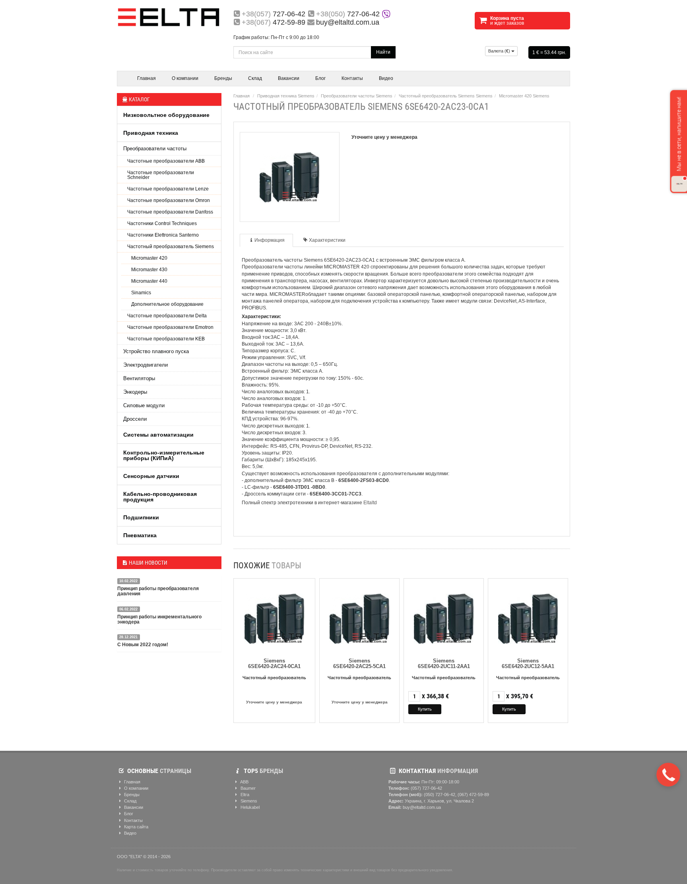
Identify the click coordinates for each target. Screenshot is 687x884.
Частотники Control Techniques (162, 223)
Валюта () (499, 51)
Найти (383, 52)
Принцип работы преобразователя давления (158, 591)
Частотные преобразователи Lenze (168, 189)
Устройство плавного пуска (156, 351)
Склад (255, 78)
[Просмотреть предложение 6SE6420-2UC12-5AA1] (528, 617)
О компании (185, 78)
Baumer (247, 788)
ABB (243, 781)
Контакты (352, 78)
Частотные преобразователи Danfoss (170, 212)
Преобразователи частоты (154, 149)
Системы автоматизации (158, 434)
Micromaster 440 (149, 281)
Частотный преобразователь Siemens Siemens (446, 95)
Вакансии (288, 78)
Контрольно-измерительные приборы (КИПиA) (163, 455)
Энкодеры (135, 392)
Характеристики (327, 240)
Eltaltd (370, 502)
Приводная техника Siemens (285, 95)
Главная (146, 78)
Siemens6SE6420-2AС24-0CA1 (274, 663)
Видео (386, 78)
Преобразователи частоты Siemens (356, 95)
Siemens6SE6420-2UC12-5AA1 (528, 663)
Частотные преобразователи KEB (166, 339)
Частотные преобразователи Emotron (170, 327)
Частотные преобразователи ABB (166, 161)
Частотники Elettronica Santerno (163, 235)
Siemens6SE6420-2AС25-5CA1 (359, 663)
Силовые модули (144, 405)
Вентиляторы (139, 378)
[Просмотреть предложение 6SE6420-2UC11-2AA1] (444, 617)
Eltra (244, 794)
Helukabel (249, 807)
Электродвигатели (145, 365)
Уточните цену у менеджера (274, 702)
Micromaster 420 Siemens (524, 95)
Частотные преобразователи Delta (167, 316)
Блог (320, 78)
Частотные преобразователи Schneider (160, 175)
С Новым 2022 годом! (142, 644)
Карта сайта (135, 826)
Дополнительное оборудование (167, 304)
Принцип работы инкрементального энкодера (159, 619)
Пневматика (140, 535)
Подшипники (141, 517)
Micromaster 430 (149, 269)
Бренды (223, 78)
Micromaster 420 (149, 258)
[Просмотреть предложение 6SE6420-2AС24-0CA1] (274, 617)
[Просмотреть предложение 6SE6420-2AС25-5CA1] (359, 617)
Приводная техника (150, 133)
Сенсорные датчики (151, 476)
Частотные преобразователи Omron (168, 200)
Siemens (248, 801)
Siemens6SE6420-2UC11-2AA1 (444, 663)
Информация (269, 240)
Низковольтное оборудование (166, 115)
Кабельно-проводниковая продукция (160, 497)
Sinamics (141, 292)
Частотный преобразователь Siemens (170, 246)
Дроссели (135, 419)
